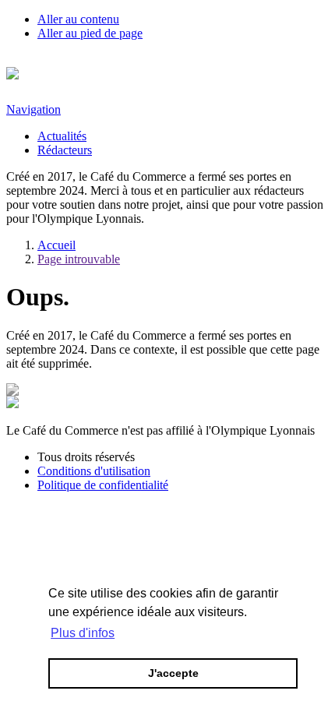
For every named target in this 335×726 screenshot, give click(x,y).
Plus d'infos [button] (83, 633)
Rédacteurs (64, 150)
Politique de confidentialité (102, 485)
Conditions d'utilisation (93, 471)
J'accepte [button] (173, 673)
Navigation (33, 109)
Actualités (61, 136)
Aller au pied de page (90, 33)
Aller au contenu (78, 19)
